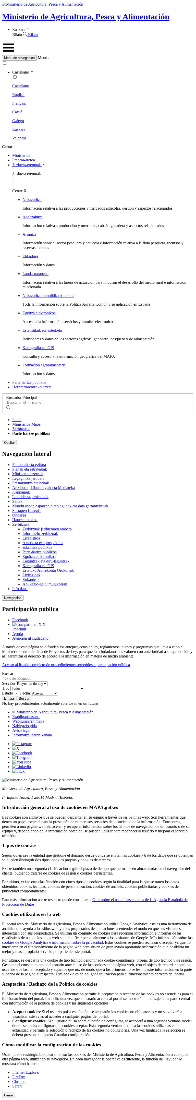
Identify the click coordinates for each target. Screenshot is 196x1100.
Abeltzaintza (32, 217)
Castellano (20, 86)
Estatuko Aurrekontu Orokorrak (48, 570)
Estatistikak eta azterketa (42, 330)
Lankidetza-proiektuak (30, 497)
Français (19, 103)
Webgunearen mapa (28, 721)
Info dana (20, 589)
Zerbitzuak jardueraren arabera (47, 529)
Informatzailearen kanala (32, 735)
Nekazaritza (32, 199)
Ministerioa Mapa (26, 424)
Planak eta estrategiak (29, 469)
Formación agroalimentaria (44, 365)
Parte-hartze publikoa (29, 382)
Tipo (6, 688)
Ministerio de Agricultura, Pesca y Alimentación (85, 16)
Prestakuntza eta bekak (30, 483)
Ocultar (9, 443)
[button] (98, 58)
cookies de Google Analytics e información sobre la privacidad (52, 942)
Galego (18, 120)
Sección (9, 683)
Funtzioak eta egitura (29, 464)
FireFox (18, 1077)
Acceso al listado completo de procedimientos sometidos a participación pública (66, 665)
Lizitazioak (31, 575)
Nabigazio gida (24, 726)
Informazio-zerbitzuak (40, 533)
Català (17, 112)
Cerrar (8, 1095)
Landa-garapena (35, 273)
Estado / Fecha (16, 693)
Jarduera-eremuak (27, 165)
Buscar (16, 685)
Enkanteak (31, 579)
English (18, 94)
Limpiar (9, 698)
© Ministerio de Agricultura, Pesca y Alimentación (52, 712)
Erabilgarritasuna (26, 716)
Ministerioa (21, 155)
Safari (17, 1086)
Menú (42, 57)
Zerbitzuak (21, 429)
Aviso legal (21, 730)
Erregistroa (31, 538)
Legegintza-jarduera (28, 478)
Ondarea (19, 515)
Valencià (19, 138)
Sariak (17, 501)
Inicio (16, 419)
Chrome (18, 1081)
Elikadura (30, 256)
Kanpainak (21, 492)
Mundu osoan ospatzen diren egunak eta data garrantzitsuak (60, 506)
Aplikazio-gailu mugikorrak (44, 584)
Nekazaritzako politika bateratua (48, 295)
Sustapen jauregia (26, 510)
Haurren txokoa (25, 520)
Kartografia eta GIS (38, 347)
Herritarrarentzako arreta (32, 387)
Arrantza (29, 234)
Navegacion (12, 598)
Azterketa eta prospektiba (42, 543)
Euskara (18, 129)
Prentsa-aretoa (23, 160)
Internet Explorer (26, 1072)
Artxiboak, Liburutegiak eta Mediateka (43, 487)
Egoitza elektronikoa (39, 313)
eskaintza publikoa (37, 547)
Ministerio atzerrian (27, 474)
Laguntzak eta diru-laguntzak (45, 561)
